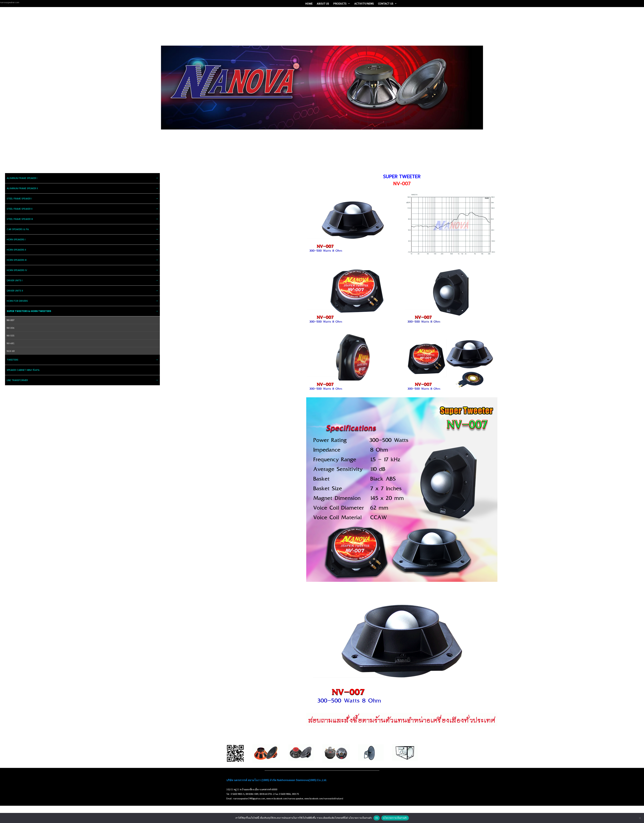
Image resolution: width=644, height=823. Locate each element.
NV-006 (10, 327)
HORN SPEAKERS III (16, 260)
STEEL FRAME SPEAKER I (19, 198)
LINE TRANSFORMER (17, 380)
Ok (376, 817)
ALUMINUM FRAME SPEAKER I (22, 178)
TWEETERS (12, 359)
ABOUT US (323, 3)
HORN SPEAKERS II (16, 249)
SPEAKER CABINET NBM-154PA (23, 370)
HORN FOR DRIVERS (17, 301)
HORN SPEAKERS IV (17, 270)
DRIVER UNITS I (14, 280)
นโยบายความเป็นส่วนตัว (395, 817)
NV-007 (10, 320)
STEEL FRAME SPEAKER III (20, 219)
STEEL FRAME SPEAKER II (19, 208)
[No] (639, 818)
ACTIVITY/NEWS (364, 3)
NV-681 (10, 343)
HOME (309, 3)
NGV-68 (11, 350)
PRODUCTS (339, 3)
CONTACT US (385, 3)
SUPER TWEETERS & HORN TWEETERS (29, 311)
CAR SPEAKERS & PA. (18, 229)
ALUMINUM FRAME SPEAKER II (22, 188)
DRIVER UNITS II (15, 290)
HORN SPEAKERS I (16, 239)
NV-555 (10, 335)
